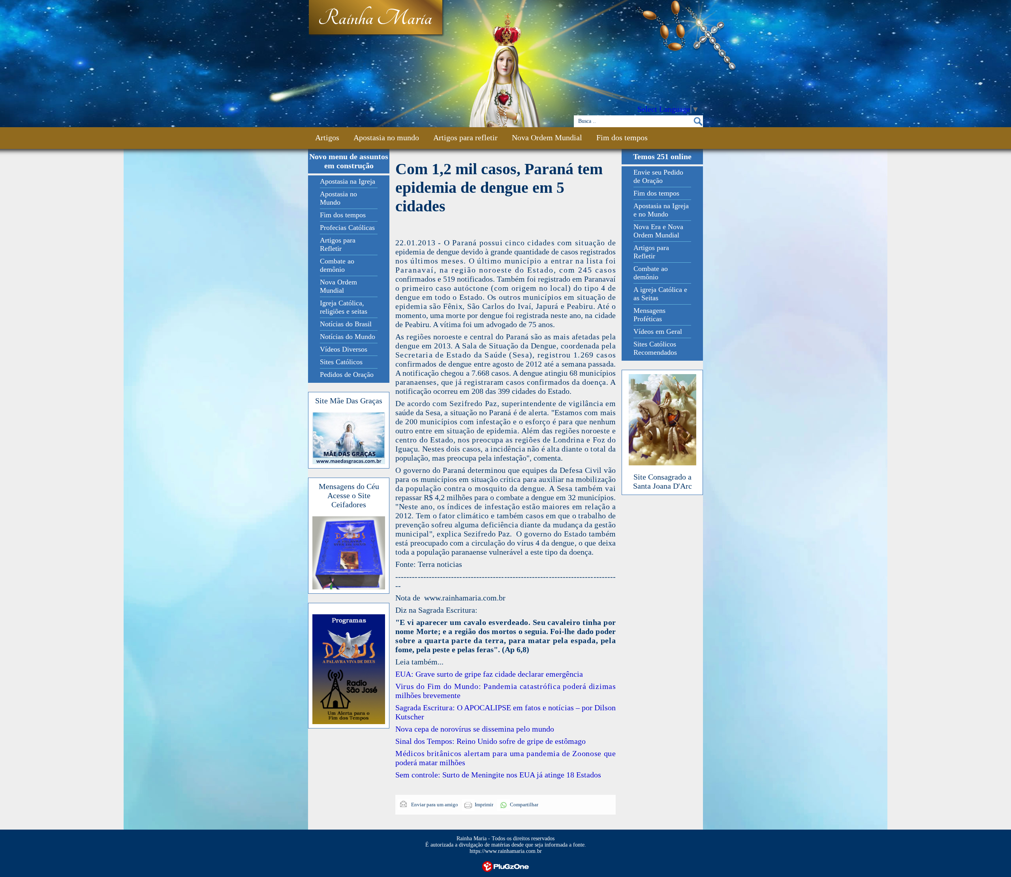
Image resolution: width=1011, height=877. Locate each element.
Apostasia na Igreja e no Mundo (661, 210)
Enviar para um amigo (434, 804)
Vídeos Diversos (343, 349)
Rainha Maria (375, 18)
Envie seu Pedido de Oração (658, 176)
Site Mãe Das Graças (348, 400)
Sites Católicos (341, 362)
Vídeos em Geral (657, 331)
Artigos (327, 137)
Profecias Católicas (347, 227)
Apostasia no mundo (386, 137)
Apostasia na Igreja (347, 181)
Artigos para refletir (465, 137)
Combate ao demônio (337, 265)
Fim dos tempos (622, 137)
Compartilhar (524, 804)
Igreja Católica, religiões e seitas (343, 307)
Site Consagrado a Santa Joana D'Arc (662, 481)
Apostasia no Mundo (338, 198)
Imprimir (484, 804)
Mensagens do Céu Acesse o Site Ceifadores (349, 495)
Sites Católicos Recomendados (655, 348)
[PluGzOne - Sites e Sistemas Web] (505, 866)
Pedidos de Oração (347, 374)
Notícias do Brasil (346, 324)
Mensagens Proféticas (649, 315)
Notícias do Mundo (347, 337)
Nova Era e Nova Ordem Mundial (658, 231)
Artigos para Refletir (337, 244)
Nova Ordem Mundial (547, 137)
